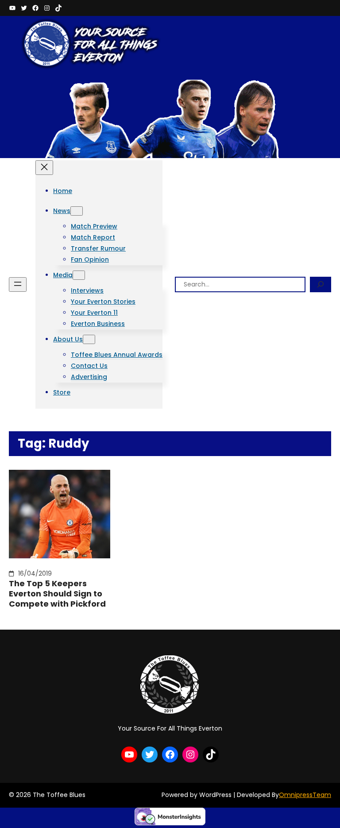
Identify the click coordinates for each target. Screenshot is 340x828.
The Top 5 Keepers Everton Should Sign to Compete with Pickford (57, 593)
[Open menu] (18, 284)
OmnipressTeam (305, 794)
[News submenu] (76, 211)
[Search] (320, 284)
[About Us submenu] (89, 339)
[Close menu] (44, 167)
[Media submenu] (79, 275)
